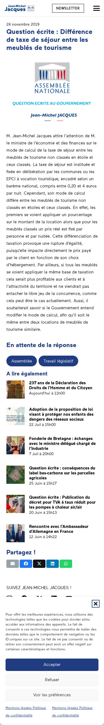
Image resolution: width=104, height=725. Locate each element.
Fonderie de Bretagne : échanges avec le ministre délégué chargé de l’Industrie (62, 443)
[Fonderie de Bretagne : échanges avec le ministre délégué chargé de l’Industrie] (15, 445)
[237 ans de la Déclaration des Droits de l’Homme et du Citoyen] (15, 389)
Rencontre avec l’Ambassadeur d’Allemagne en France (58, 529)
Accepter (52, 664)
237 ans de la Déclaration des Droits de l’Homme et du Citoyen (60, 385)
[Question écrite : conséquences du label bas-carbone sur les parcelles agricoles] (15, 475)
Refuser (52, 679)
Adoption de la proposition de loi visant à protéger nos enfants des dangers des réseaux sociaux (61, 414)
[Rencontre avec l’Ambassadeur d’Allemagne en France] (15, 533)
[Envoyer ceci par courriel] (12, 564)
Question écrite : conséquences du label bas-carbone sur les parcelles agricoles (62, 473)
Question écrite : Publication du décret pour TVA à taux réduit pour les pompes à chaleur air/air (62, 502)
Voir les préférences (52, 694)
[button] (95, 603)
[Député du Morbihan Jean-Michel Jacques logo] (19, 8)
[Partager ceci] (26, 564)
